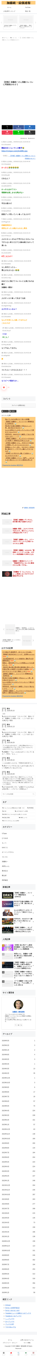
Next (36, 23)
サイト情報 (27, 1342)
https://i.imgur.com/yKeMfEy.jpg (14, 151)
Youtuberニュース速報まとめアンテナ (18, 1313)
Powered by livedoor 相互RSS (12, 465)
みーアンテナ (9, 1321)
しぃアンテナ (9, 1319)
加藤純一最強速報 (18, 1012)
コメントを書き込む (18, 405)
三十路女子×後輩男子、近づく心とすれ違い (17, 652)
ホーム (10, 1340)
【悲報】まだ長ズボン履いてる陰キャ (18, 453)
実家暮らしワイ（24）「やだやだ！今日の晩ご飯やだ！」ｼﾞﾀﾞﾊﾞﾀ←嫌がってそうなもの (19, 449)
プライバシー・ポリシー (10, 1342)
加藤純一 (13, 411)
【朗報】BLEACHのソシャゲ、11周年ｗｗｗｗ (18, 654)
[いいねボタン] (4, 387)
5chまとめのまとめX (12, 1310)
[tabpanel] (10, 22)
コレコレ (6, 411)
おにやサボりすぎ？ (12, 455)
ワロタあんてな (10, 1327)
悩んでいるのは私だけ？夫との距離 (17, 419)
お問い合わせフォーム (27, 1340)
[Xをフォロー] (16, 1025)
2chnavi (8, 1305)
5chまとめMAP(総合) (12, 1308)
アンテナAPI (9, 1324)
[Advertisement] (18, 61)
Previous (1, 23)
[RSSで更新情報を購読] (21, 1025)
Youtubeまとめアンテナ (13, 1316)
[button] (29, 132)
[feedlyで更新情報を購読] (18, 1025)
